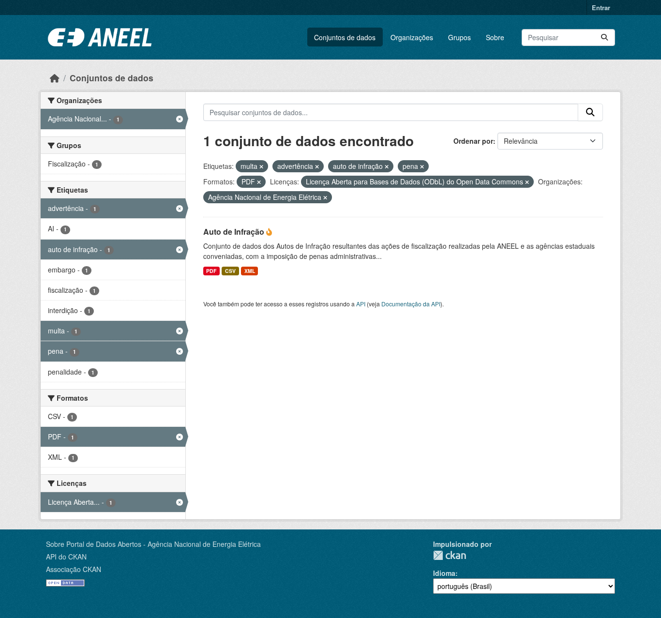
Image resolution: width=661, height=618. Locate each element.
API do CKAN (66, 556)
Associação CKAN (73, 569)
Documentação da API (410, 304)
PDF (211, 270)
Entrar (601, 7)
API (360, 304)
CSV (230, 270)
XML (249, 270)
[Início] (55, 78)
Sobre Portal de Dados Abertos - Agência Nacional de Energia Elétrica (153, 544)
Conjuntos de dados (345, 37)
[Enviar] (604, 37)
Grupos (459, 37)
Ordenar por (473, 141)
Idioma (444, 573)
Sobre (495, 37)
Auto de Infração (234, 231)
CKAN (449, 555)
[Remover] (261, 166)
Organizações (412, 37)
